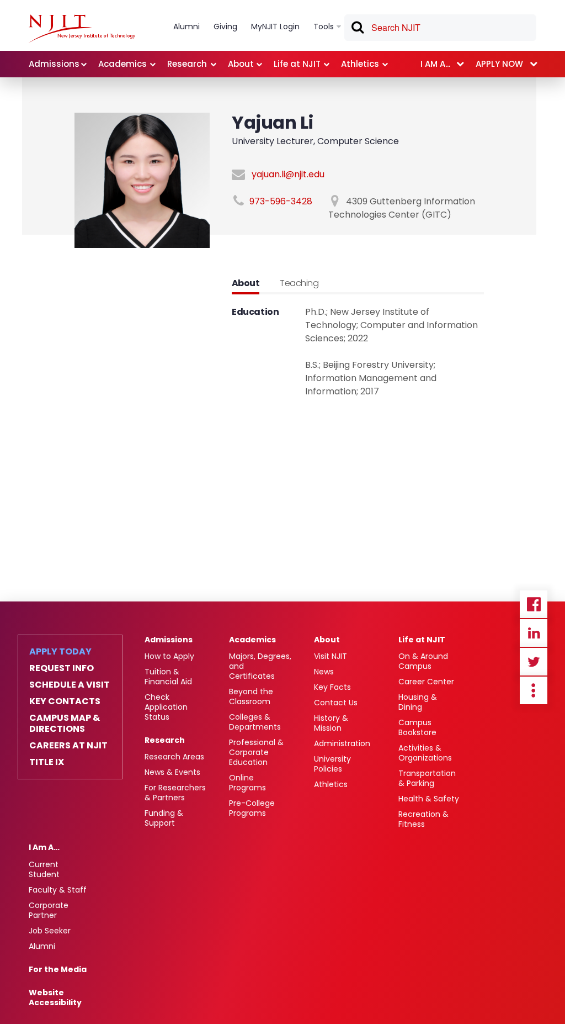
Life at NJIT (421, 640)
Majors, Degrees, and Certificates (260, 666)
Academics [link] (122, 64)
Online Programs (247, 783)
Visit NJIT (330, 656)
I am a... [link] (435, 64)
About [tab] (245, 283)
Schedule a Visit (69, 684)
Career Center (426, 682)
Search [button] (357, 29)
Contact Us (336, 703)
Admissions (169, 640)
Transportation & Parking (427, 778)
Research (165, 740)
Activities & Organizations (425, 753)
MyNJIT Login (275, 26)
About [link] (241, 64)
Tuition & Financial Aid (168, 677)
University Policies (332, 764)
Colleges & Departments (255, 722)
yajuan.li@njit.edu (288, 174)
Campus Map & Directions (64, 723)
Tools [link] (323, 26)
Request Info (61, 668)
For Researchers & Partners (175, 793)
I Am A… (44, 847)
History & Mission (331, 723)
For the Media (58, 969)
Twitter (533, 661)
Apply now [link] (499, 64)
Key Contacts (64, 701)
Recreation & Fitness (423, 819)
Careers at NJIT (68, 745)
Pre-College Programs (252, 808)
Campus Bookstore (417, 727)
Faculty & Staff (58, 890)
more (533, 690)
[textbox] (440, 27)
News (324, 672)
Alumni (42, 946)
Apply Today (60, 651)
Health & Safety (428, 799)
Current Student (44, 869)
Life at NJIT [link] (297, 64)
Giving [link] (225, 26)
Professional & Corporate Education (256, 752)
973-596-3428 (280, 201)
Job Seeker (50, 931)
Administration (342, 743)
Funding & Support (164, 818)
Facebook (533, 604)
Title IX (46, 762)
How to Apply (169, 656)
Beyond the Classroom (251, 696)
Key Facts (332, 687)
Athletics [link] (360, 64)
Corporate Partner (48, 910)
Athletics (331, 784)
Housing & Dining (417, 702)
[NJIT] (82, 28)
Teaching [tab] (299, 283)
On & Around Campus (423, 661)
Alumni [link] (186, 26)
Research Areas (174, 757)
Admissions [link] (54, 64)
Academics (252, 640)
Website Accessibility (55, 997)
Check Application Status (166, 707)
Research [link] (187, 64)
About (327, 640)
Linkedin (533, 633)
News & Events (172, 772)
